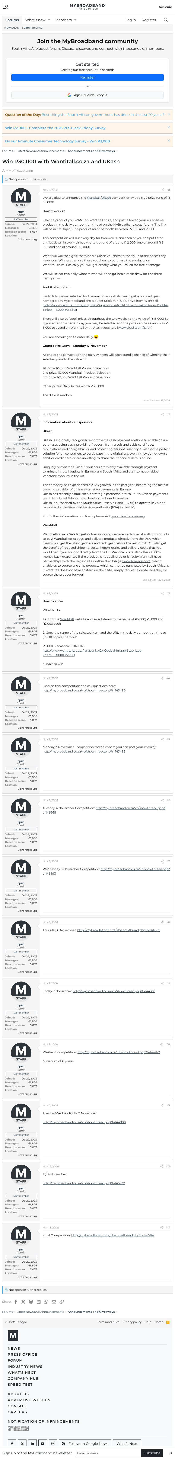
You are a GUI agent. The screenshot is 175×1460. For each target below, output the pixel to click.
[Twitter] (22, 1444)
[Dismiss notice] (168, 114)
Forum (15, 1360)
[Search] (166, 20)
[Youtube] (42, 1444)
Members (63, 20)
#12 (168, 1166)
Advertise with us (29, 1400)
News (14, 1348)
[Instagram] (53, 1444)
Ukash (106, 198)
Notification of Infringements (44, 1421)
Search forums (32, 27)
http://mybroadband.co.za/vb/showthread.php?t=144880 (84, 1122)
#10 (168, 1044)
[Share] (163, 190)
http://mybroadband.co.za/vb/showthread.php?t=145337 (84, 1183)
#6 (168, 800)
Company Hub (23, 1379)
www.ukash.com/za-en (134, 328)
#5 (168, 739)
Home (159, 1322)
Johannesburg (27, 239)
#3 (168, 593)
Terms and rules (108, 1322)
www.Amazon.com (136, 561)
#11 (168, 1105)
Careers (17, 1412)
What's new (35, 20)
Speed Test (20, 1385)
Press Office (22, 1354)
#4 (168, 678)
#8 (168, 922)
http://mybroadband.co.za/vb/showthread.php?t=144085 (118, 930)
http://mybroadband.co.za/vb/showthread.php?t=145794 (112, 1235)
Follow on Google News (88, 1444)
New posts (11, 27)
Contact (17, 1406)
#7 (168, 861)
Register (87, 77)
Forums (12, 20)
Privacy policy (131, 1322)
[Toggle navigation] (6, 6)
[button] (49, 20)
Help (147, 1322)
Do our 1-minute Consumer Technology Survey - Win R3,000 (57, 141)
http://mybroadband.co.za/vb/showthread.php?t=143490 (84, 690)
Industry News (25, 1367)
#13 (168, 1227)
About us (18, 1394)
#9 (168, 983)
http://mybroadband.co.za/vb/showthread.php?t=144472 (118, 1052)
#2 (168, 414)
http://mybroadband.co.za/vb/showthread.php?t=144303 (114, 991)
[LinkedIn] (32, 1444)
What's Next (22, 1373)
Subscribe (151, 1453)
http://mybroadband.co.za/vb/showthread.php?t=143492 (84, 751)
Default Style (17, 1322)
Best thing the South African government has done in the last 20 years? (103, 115)
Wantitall (94, 198)
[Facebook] (12, 1444)
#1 (168, 189)
